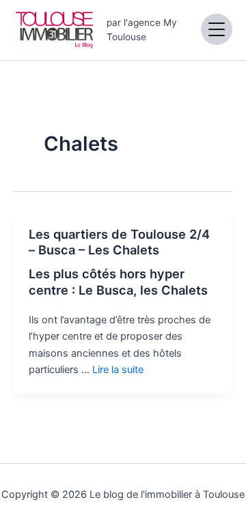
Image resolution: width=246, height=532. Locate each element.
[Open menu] (216, 29)
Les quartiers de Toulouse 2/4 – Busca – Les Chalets (119, 242)
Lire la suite (118, 370)
